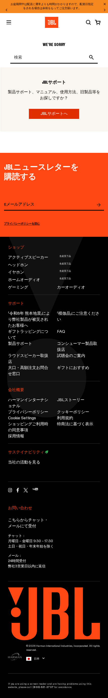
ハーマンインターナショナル (28, 403)
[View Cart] (96, 22)
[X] (26, 490)
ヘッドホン (18, 265)
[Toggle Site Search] (88, 22)
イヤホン (16, 272)
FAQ (61, 332)
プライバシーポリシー (28, 412)
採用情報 (16, 436)
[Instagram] (10, 491)
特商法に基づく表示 (75, 424)
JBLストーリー (70, 400)
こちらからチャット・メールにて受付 (28, 523)
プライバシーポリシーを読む (22, 223)
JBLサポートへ (54, 114)
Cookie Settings (22, 418)
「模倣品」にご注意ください (78, 317)
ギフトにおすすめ (73, 368)
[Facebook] (18, 491)
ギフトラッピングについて (28, 335)
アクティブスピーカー (28, 258)
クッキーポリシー (73, 412)
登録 (100, 205)
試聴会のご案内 (71, 356)
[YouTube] (35, 491)
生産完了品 (65, 256)
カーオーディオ (71, 288)
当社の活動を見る (24, 462)
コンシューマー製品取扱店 (77, 347)
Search (92, 57)
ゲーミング (18, 288)
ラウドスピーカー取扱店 (28, 359)
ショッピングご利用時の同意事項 (28, 427)
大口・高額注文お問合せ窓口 (28, 371)
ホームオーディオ (24, 280)
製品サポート (20, 344)
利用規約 (65, 418)
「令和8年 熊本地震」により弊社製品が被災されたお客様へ (29, 320)
